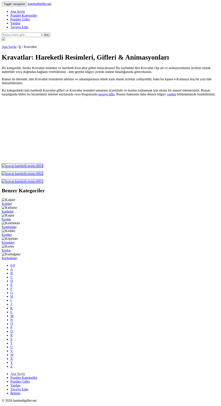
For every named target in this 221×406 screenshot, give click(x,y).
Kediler (7, 235)
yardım (171, 94)
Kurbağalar (9, 258)
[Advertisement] (110, 130)
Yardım (15, 23)
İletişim (15, 393)
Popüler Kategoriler (23, 15)
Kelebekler (9, 227)
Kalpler (7, 203)
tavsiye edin (106, 94)
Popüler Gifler (20, 19)
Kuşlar (6, 219)
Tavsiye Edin (19, 27)
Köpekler (8, 242)
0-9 (12, 265)
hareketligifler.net (39, 4)
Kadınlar (8, 211)
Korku (6, 250)
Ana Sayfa (17, 11)
